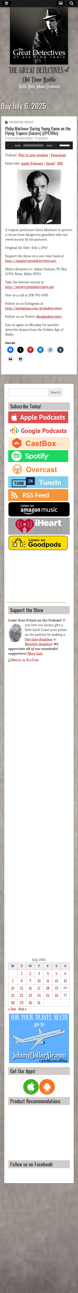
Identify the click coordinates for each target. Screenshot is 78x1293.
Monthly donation (38, 644)
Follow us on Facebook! (31, 1164)
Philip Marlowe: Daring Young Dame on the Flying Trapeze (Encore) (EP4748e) (38, 130)
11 (47, 981)
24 (39, 995)
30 (30, 1003)
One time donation (38, 639)
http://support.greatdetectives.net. (31, 261)
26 (56, 995)
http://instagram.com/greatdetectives (33, 308)
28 (13, 1003)
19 (56, 988)
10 (39, 981)
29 (21, 1003)
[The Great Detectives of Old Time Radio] (39, 36)
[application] (39, 145)
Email (50, 163)
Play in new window (33, 155)
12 (56, 981)
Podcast (29, 122)
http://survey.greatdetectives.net (29, 287)
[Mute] (56, 145)
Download (58, 155)
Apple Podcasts (32, 163)
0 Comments (41, 138)
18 (47, 988)
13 (65, 981)
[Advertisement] (36, 577)
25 (48, 995)
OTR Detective (16, 122)
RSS (60, 163)
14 (12, 988)
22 (21, 995)
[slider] (65, 145)
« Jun (12, 1009)
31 (38, 1003)
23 (30, 995)
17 (38, 988)
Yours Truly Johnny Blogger (20, 138)
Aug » (22, 1009)
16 (30, 988)
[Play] (10, 145)
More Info (35, 654)
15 (21, 988)
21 (12, 995)
